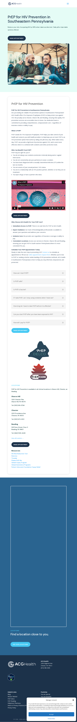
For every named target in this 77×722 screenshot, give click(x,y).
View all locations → (17, 438)
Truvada (14, 458)
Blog (9, 694)
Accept (51, 714)
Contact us (45, 252)
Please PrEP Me (16, 460)
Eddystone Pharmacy (14, 703)
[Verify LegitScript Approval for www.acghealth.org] (11, 681)
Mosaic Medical (12, 696)
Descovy (14, 456)
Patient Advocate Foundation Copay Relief (25, 467)
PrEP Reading (12, 701)
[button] (73, 700)
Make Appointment (17, 38)
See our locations (20, 644)
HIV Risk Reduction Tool (19, 454)
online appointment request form (39, 255)
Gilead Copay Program (19, 463)
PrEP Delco (11, 699)
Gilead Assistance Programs (21, 465)
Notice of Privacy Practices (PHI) (17, 705)
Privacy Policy (51, 718)
